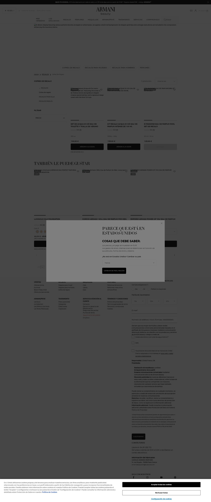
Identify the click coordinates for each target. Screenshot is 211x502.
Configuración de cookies (161, 499)
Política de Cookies (49, 492)
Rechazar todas (161, 493)
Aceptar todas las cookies (161, 485)
